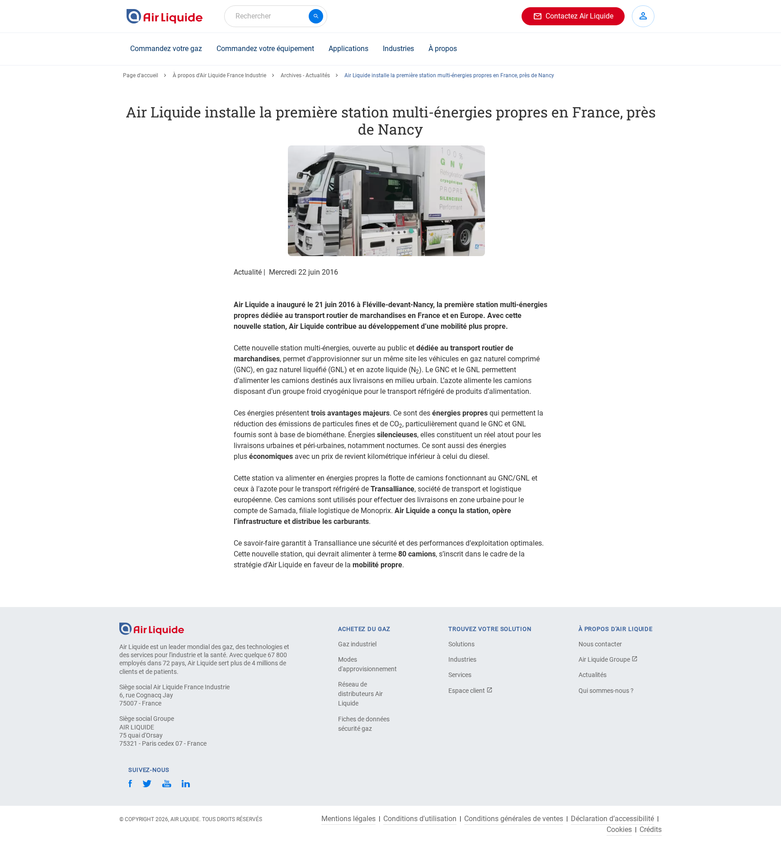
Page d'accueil (140, 75)
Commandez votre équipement (265, 48)
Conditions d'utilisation (419, 818)
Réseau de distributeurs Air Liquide (360, 694)
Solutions (461, 644)
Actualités (593, 674)
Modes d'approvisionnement (367, 664)
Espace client (467, 690)
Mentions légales (348, 818)
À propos (442, 48)
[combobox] (275, 16)
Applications (348, 48)
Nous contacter (600, 644)
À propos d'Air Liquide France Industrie (219, 75)
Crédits (651, 829)
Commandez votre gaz (166, 48)
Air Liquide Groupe (605, 659)
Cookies (619, 829)
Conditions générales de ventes (513, 818)
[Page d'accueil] (151, 628)
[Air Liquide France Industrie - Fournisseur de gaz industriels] (164, 16)
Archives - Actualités (305, 75)
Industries (398, 48)
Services (459, 674)
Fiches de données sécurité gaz (364, 723)
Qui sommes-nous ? (606, 690)
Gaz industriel (357, 644)
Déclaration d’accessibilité (612, 818)
